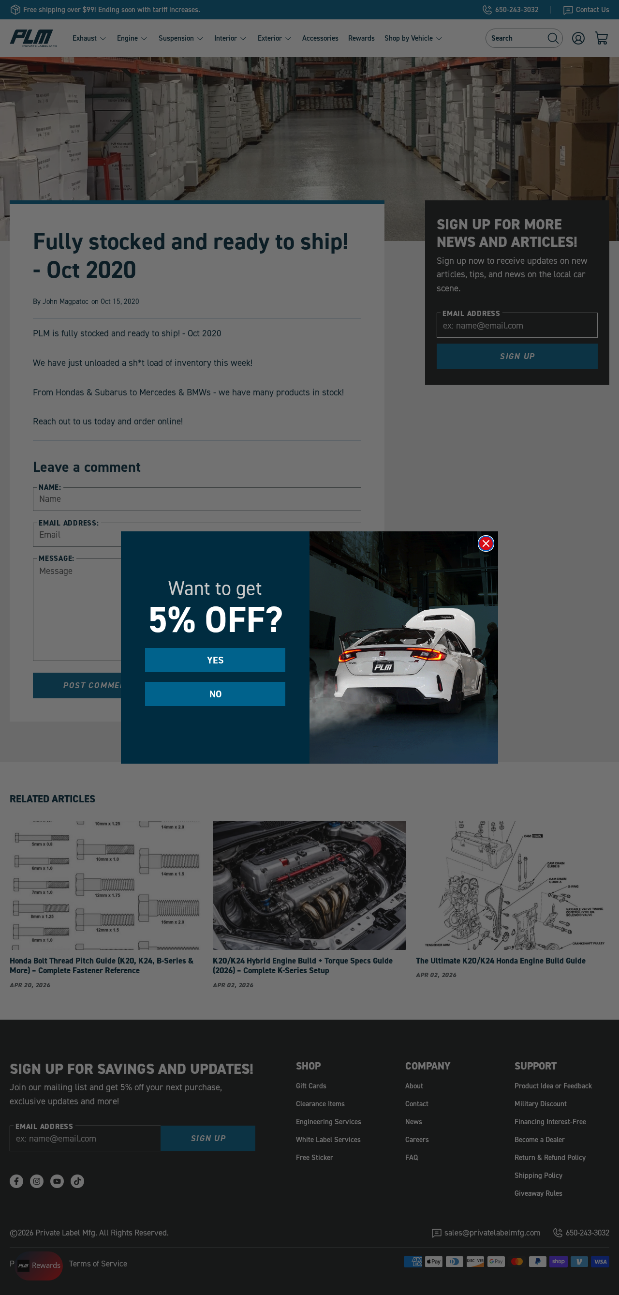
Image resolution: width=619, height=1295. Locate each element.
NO (215, 694)
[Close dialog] (486, 543)
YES (215, 660)
